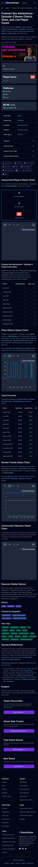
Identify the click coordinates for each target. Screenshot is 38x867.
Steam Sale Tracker (26, 808)
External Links (8, 146)
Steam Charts (6, 796)
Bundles (4, 793)
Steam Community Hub (25, 675)
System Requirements (11, 156)
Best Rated (23, 782)
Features (6, 141)
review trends (11, 33)
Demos (4, 789)
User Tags (5, 815)
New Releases (24, 793)
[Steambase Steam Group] (23, 848)
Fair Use (18, 863)
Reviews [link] (19, 163)
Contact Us (30, 863)
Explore (4, 852)
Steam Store (28, 671)
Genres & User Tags (10, 151)
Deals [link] (16, 166)
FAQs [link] (6, 174)
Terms (12, 863)
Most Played (24, 786)
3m (9, 225)
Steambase (22, 836)
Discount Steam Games (27, 812)
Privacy (7, 863)
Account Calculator (8, 849)
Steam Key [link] (7, 166)
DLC (3, 786)
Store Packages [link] (9, 170)
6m (10, 356)
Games (7, 8)
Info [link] (19, 170)
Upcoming (23, 796)
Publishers (5, 822)
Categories (5, 812)
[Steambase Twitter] (25, 848)
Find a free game (18, 749)
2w (5, 225)
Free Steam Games (26, 815)
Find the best (18, 766)
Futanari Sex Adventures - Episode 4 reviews (16, 478)
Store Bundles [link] (26, 166)
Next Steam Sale (7, 845)
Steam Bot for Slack (9, 842)
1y (13, 225)
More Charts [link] (28, 170)
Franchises (5, 826)
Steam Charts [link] (8, 163)
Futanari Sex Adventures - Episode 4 (13, 29)
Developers (6, 819)
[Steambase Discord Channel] (20, 848)
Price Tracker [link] (29, 163)
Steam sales (22, 399)
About (23, 863)
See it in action (18, 712)
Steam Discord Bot (8, 838)
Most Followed (25, 789)
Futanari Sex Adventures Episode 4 (22, 8)
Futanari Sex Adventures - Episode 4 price (21, 348)
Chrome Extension (8, 835)
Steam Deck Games (26, 800)
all (17, 225)
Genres (4, 808)
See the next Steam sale (18, 731)
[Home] (2, 8)
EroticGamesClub (23, 125)
